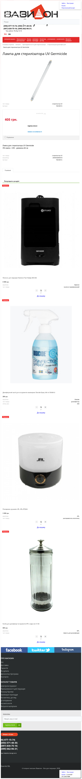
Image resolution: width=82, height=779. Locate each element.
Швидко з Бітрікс (8, 734)
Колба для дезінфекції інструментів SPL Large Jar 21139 (21, 624)
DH (2, 662)
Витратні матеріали (9, 706)
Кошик (63, 5)
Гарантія (4, 668)
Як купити (5, 671)
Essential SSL (5, 766)
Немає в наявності (35, 132)
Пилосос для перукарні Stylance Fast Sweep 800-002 (20, 278)
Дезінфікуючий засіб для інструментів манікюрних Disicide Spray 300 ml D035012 (29, 392)
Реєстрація (70, 3)
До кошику (41, 296)
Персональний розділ (68, 8)
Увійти (64, 3)
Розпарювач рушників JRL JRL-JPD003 (15, 509)
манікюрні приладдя (9, 694)
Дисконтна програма (9, 674)
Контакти (4, 677)
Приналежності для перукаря (13, 689)
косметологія (6, 703)
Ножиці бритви (7, 692)
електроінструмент (9, 686)
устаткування (6, 700)
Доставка (4, 665)
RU (5, 34)
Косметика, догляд (8, 697)
